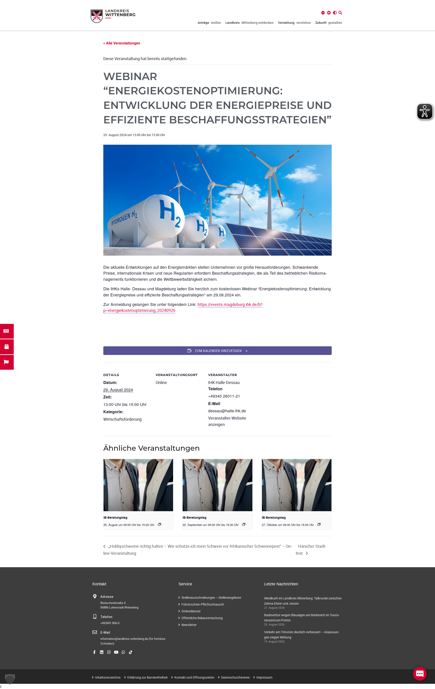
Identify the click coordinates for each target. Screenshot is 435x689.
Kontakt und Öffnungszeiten (194, 677)
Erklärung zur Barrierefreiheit (147, 677)
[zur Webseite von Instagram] (109, 652)
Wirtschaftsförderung (122, 419)
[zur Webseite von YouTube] (116, 652)
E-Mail (105, 633)
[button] (10, 679)
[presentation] (138, 485)
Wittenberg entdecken (249, 22)
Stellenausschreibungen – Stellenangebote (211, 597)
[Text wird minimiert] (323, 13)
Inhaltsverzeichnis (108, 677)
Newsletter (189, 625)
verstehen (294, 22)
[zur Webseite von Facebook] (94, 652)
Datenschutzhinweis (235, 677)
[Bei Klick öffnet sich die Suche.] (340, 13)
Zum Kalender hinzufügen (218, 351)
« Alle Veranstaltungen (121, 43)
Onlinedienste (191, 611)
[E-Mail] (94, 632)
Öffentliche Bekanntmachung (202, 618)
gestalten (328, 22)
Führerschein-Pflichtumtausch (202, 604)
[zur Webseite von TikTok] (131, 652)
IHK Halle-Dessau (224, 382)
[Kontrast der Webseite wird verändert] (335, 13)
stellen (209, 22)
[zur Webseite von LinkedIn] (102, 652)
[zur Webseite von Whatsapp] (123, 652)
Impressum (264, 677)
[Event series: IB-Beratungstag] (159, 524)
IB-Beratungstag (115, 517)
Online (161, 382)
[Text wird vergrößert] (329, 13)
